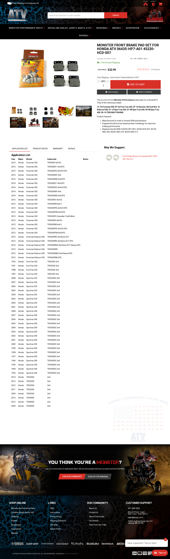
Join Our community (72, 476)
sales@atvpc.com (135, 517)
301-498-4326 (134, 508)
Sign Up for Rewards (98, 477)
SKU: (131, 59)
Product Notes (40, 149)
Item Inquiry (113, 92)
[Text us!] (160, 553)
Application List (20, 149)
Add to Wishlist (145, 92)
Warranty (58, 149)
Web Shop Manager (71, 553)
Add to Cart (137, 84)
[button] (87, 15)
